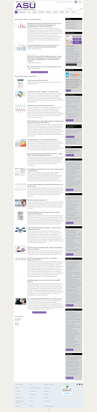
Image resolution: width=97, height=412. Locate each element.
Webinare (62, 12)
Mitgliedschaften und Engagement (19, 402)
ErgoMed (34, 12)
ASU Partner (18, 391)
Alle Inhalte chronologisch (49, 384)
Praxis (29, 12)
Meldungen (48, 12)
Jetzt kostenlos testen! (71, 64)
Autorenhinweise (33, 391)
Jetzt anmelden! (70, 155)
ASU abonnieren (47, 387)
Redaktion (17, 406)
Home (16, 12)
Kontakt (31, 397)
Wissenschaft (41, 12)
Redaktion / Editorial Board (71, 27)
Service (67, 12)
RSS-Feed (31, 406)
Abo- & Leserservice (19, 384)
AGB (31, 384)
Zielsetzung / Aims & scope (71, 22)
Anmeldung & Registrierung (35, 387)
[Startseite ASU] (49, 5)
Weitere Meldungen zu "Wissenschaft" (39, 72)
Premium (73, 12)
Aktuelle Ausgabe (22, 12)
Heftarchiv (55, 12)
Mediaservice (46, 397)
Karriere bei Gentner (19, 397)
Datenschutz (46, 391)
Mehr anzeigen (70, 120)
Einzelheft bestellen (77, 42)
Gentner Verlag (32, 394)
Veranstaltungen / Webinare (49, 406)
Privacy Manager (47, 401)
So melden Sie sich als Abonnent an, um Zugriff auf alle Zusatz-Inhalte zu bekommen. (73, 132)
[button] (48, 12)
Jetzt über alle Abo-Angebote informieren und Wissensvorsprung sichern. (72, 141)
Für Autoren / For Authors (70, 25)
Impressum (46, 394)
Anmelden (17, 387)
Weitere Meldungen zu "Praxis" (39, 312)
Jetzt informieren (70, 136)
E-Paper (17, 394)
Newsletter (32, 401)
